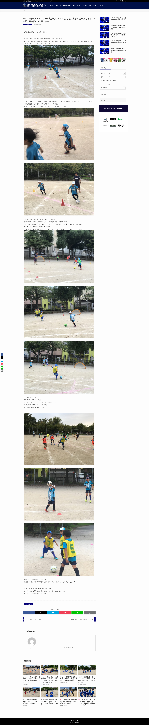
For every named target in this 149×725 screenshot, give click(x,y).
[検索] (125, 1)
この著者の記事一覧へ (68, 647)
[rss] (123, 1)
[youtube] (121, 1)
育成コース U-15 (105, 73)
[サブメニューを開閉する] (124, 73)
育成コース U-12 (105, 77)
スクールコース (28, 24)
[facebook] (116, 1)
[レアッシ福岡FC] (34, 5)
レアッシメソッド (105, 84)
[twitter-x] (118, 1)
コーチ (31, 648)
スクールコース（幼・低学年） (109, 80)
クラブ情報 (104, 88)
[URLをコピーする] (90, 612)
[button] (29, 612)
